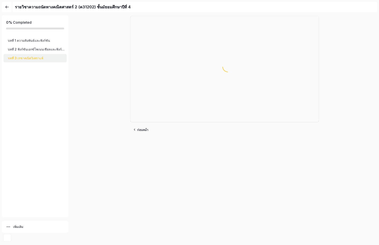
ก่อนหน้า (142, 130)
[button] (35, 40)
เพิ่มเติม (18, 227)
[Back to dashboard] (7, 7)
